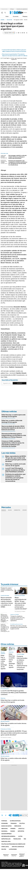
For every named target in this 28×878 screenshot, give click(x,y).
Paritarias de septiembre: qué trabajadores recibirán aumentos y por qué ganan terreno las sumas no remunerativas (17, 163)
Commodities (17, 510)
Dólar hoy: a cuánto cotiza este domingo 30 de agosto (12, 421)
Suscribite (19, 383)
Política (22, 823)
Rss (25, 839)
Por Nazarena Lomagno (20, 611)
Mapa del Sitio (5, 841)
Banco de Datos (6, 826)
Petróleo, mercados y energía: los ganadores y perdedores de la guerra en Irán (18, 627)
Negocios (4, 828)
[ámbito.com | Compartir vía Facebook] (18, 32)
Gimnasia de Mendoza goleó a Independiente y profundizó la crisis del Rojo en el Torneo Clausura (14, 435)
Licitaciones (13, 849)
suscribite (21, 12)
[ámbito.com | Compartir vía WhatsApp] (16, 32)
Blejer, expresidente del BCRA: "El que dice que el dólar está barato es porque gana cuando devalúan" (15, 458)
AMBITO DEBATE (22, 855)
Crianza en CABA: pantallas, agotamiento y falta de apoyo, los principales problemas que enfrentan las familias (13, 443)
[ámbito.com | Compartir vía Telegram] (24, 32)
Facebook (5, 815)
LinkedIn (13, 815)
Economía (15, 16)
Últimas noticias (15, 821)
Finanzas (25, 16)
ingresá (25, 12)
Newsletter (23, 815)
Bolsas (10, 510)
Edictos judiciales (18, 846)
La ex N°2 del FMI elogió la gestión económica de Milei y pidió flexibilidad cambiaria (15, 470)
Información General (8, 836)
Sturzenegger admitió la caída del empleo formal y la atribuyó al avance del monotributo (17, 157)
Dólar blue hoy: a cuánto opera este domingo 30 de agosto (13, 415)
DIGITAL (6, 855)
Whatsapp (21, 815)
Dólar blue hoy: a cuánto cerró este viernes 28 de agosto (12, 701)
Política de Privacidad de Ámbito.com (13, 844)
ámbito (2, 19)
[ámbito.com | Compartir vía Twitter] (20, 32)
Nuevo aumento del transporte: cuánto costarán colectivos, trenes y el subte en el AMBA (7, 602)
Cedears (24, 510)
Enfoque (12, 9)
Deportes (21, 831)
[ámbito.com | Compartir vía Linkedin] (22, 32)
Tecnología (17, 839)
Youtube (17, 815)
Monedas (3, 510)
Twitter (2, 815)
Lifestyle (21, 828)
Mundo (12, 831)
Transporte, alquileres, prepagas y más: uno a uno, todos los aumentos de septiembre (17, 618)
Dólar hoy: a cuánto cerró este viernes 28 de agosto (15, 465)
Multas (3, 849)
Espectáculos (5, 839)
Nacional (4, 831)
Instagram (9, 815)
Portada (4, 821)
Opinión (12, 828)
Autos (20, 836)
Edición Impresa (6, 833)
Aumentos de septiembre (22, 9)
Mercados (17, 826)
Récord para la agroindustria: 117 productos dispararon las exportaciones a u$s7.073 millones (14, 54)
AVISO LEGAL (5, 846)
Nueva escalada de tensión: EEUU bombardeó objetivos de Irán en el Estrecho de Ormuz (13, 428)
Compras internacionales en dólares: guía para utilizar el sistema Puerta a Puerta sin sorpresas (14, 50)
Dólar (7, 16)
